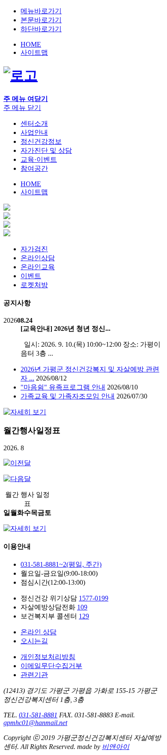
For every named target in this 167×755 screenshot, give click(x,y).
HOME (31, 44)
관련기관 (34, 674)
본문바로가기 (41, 20)
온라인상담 (38, 258)
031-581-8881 (38, 715)
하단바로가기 (41, 29)
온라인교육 (38, 266)
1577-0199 (93, 598)
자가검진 (34, 249)
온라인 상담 (39, 632)
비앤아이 (115, 746)
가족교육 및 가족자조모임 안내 (68, 396)
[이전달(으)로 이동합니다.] (17, 463)
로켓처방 (34, 284)
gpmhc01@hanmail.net (35, 722)
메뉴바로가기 (41, 11)
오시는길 (34, 641)
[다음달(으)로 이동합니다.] (17, 478)
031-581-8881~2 (61, 564)
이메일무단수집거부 (51, 665)
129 (84, 616)
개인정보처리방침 (48, 656)
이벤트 (31, 275)
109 (82, 607)
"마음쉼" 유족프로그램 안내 (63, 387)
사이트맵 (34, 52)
